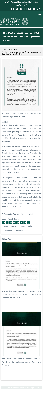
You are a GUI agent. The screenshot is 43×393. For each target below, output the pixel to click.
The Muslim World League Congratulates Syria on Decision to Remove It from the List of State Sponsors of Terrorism (21, 294)
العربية (7, 2)
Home (4, 49)
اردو (26, 2)
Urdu (30, 226)
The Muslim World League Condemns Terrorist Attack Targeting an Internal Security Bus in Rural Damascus (21, 362)
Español (18, 5)
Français (13, 2)
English (21, 2)
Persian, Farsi (8, 231)
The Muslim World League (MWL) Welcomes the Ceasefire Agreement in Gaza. (21, 53)
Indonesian (33, 2)
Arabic (6, 226)
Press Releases (13, 219)
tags (4, 219)
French (22, 226)
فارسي (25, 5)
